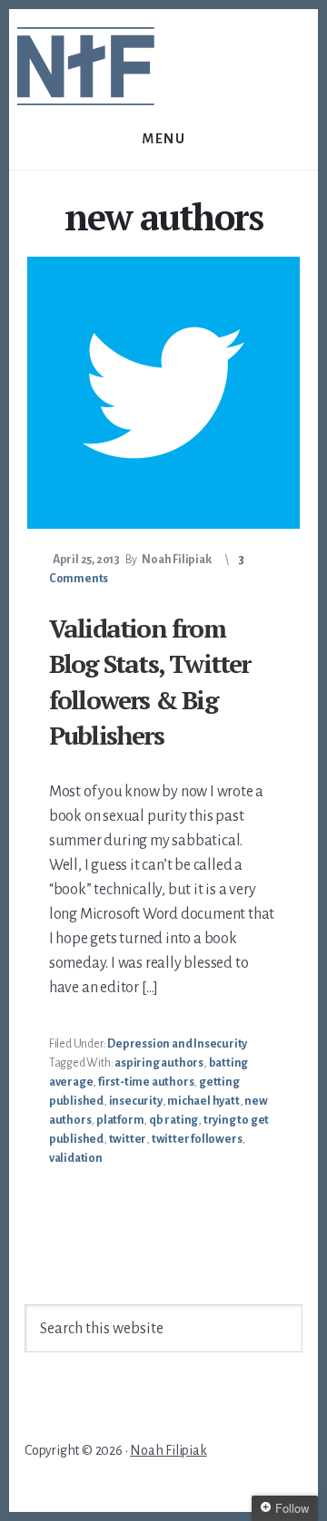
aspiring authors (158, 1063)
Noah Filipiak (168, 1450)
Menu (163, 139)
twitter (128, 1139)
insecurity (136, 1101)
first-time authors (145, 1082)
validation (76, 1158)
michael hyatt (203, 1101)
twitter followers (197, 1139)
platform (120, 1120)
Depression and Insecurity (177, 1044)
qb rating (173, 1120)
